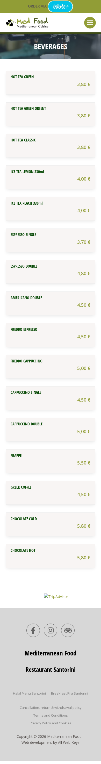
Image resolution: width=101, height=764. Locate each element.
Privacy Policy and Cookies (50, 723)
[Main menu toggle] (90, 22)
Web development (36, 742)
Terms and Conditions (50, 715)
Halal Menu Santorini (29, 693)
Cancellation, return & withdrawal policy (51, 707)
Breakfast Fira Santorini (69, 693)
